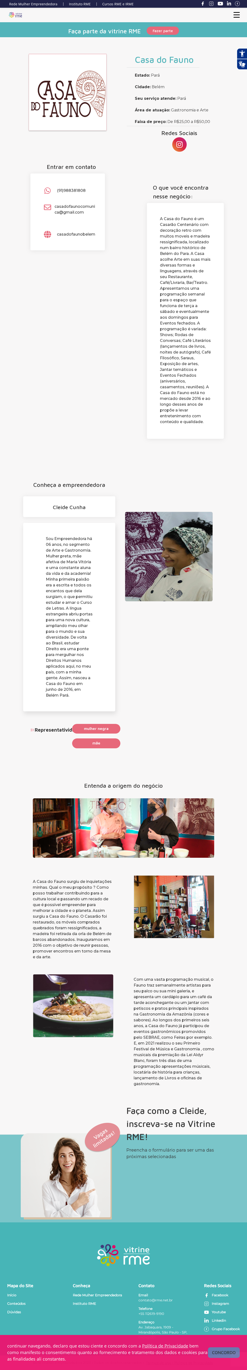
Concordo (224, 1352)
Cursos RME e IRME (118, 4)
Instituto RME (80, 4)
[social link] (179, 144)
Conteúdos (16, 1303)
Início (11, 1295)
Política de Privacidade (165, 1346)
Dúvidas (14, 1312)
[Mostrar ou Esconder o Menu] (236, 15)
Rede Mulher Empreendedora (33, 4)
